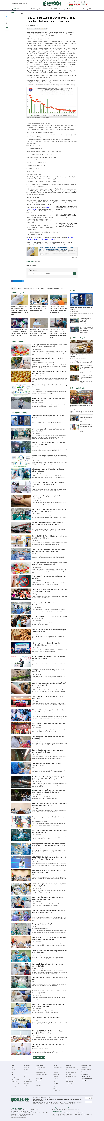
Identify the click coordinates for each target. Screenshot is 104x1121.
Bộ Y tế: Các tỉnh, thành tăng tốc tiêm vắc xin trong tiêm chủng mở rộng (47, 898)
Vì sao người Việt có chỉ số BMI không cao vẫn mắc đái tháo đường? (48, 657)
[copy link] (7, 19)
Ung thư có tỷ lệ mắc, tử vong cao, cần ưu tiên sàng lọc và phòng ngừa (48, 1005)
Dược (43, 9)
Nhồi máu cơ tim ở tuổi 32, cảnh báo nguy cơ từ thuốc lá (48, 604)
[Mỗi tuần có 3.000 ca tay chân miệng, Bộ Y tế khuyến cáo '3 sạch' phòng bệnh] (21, 487)
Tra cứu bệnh (25, 9)
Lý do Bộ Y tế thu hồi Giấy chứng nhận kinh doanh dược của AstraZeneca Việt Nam (49, 346)
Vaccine (25, 1085)
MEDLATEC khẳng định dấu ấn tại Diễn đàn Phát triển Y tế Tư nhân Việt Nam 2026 (49, 858)
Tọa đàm (26, 1069)
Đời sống (83, 1080)
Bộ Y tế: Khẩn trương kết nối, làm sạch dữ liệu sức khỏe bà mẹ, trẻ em (49, 992)
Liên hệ (88, 1102)
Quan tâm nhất (30, 261)
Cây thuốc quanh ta (40, 1072)
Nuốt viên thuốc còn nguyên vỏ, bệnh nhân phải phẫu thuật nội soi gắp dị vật (48, 911)
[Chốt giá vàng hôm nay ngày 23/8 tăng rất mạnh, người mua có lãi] (21, 376)
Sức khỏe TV (32, 9)
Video (37, 1083)
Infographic (38, 1085)
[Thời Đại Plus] (84, 5)
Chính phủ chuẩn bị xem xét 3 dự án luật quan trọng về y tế (48, 671)
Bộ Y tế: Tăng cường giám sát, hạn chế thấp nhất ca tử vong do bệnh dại (49, 684)
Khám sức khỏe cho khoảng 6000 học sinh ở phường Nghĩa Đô (47, 965)
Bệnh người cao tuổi (57, 1067)
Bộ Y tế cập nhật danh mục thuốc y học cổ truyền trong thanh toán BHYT (49, 871)
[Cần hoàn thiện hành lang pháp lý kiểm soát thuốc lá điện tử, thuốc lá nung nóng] (21, 715)
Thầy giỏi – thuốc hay (41, 1067)
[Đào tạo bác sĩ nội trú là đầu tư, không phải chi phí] (74, 418)
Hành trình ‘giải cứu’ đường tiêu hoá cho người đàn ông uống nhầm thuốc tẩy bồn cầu (48, 550)
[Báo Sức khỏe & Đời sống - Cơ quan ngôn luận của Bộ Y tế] (52, 4)
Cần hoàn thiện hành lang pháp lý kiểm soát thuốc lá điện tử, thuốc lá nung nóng (49, 711)
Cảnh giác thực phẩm (70, 1074)
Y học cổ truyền (48, 9)
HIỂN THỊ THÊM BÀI (39, 1057)
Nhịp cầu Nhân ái (85, 1074)
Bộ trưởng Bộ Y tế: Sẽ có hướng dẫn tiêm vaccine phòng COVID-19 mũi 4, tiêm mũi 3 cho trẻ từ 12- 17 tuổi (66, 225)
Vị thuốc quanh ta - (84, 371)
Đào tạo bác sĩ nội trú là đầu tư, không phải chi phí (86, 417)
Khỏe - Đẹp (68, 9)
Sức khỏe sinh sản (70, 1083)
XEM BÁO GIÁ (65, 1108)
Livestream (26, 1074)
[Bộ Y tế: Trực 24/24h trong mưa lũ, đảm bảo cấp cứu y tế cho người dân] (21, 447)
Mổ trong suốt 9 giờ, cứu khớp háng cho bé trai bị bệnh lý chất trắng (49, 952)
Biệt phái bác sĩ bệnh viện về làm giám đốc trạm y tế (49, 386)
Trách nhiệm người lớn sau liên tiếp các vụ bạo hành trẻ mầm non (48, 818)
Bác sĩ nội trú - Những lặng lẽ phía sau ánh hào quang (81, 406)
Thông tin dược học (28, 1081)
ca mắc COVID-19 (40, 288)
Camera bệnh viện (59, 13)
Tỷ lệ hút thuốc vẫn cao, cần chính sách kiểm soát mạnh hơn (49, 577)
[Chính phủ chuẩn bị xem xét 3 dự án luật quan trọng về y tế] (21, 675)
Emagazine (38, 1080)
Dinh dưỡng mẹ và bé (70, 1067)
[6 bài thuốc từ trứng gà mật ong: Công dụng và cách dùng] (81, 346)
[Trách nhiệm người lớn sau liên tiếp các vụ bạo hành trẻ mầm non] (21, 822)
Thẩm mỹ (55, 1088)
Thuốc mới (26, 1083)
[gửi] (74, 273)
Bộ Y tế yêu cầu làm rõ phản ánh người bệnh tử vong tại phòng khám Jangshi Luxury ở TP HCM (48, 845)
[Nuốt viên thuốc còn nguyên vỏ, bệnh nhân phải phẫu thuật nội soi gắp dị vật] (21, 915)
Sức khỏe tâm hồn (57, 1078)
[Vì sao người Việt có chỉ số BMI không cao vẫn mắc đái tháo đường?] (21, 661)
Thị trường (85, 9)
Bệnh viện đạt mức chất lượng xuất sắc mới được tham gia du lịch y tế (49, 831)
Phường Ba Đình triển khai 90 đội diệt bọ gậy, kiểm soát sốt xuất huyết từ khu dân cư (48, 791)
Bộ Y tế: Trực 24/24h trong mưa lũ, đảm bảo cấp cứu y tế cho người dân (49, 443)
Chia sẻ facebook (16, 281)
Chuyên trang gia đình (86, 1078)
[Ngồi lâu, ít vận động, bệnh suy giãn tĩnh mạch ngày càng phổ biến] (21, 501)
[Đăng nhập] (84, 2)
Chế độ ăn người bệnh (71, 1072)
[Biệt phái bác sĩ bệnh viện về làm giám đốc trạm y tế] (21, 390)
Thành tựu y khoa (29, 13)
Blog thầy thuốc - (36, 821)
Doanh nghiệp (84, 1071)
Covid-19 (20, 288)
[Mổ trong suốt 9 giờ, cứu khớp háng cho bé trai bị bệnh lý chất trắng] (21, 956)
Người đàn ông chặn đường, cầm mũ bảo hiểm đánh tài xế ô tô (48, 399)
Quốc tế (12, 1072)
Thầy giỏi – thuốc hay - (75, 358)
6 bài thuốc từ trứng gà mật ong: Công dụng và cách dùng (81, 355)
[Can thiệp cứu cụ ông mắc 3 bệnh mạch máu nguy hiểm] (21, 982)
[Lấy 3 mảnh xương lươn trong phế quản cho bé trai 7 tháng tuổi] (21, 434)
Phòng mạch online (77, 9)
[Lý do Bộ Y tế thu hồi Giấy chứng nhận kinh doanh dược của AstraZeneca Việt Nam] (21, 350)
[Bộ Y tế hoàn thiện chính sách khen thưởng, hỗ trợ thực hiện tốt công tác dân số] (21, 808)
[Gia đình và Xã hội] (70, 5)
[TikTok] (69, 2)
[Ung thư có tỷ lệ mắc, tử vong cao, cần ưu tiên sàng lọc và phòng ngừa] (21, 1009)
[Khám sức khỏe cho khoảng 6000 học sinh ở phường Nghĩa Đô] (21, 969)
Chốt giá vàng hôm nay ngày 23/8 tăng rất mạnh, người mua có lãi (49, 372)
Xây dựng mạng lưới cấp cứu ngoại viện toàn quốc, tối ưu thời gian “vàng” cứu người (47, 523)
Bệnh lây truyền (69, 1086)
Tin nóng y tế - (35, 968)
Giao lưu (26, 1071)
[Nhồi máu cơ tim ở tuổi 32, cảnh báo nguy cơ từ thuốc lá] (21, 608)
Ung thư (54, 1081)
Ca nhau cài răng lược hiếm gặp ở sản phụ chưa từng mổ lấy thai (48, 1045)
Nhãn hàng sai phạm (86, 1069)
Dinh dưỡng (62, 9)
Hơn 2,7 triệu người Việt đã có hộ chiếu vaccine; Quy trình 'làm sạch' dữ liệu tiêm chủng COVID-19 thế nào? (66, 216)
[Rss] (91, 1098)
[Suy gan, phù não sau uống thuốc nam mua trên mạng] (21, 929)
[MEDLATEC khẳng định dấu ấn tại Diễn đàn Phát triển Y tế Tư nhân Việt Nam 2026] (21, 862)
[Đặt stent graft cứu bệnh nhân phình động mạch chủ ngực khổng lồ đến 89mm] (21, 514)
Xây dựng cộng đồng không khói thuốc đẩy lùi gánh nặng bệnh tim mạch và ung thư (48, 778)
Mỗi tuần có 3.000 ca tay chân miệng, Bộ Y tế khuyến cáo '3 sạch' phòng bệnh (48, 483)
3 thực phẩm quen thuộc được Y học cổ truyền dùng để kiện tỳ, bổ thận (86, 367)
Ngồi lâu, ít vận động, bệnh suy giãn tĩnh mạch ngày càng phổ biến (48, 497)
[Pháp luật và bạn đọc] (77, 5)
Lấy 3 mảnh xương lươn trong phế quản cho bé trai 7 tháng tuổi (48, 430)
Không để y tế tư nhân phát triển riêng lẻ (46, 1017)
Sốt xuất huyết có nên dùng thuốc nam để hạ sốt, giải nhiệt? (86, 377)
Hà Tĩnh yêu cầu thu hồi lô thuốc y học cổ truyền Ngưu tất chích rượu (49, 631)
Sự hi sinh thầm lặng (48, 13)
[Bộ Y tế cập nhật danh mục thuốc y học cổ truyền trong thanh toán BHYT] (21, 875)
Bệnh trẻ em (55, 1076)
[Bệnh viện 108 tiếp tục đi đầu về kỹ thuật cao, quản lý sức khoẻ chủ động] (21, 1036)
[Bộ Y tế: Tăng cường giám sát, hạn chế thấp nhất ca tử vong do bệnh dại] (21, 688)
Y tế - (33, 349)
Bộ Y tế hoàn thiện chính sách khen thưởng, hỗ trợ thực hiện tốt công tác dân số (49, 804)
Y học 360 (38, 9)
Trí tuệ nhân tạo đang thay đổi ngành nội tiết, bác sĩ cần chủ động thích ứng (49, 590)
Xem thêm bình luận (31, 265)
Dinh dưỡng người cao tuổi (72, 1069)
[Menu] (90, 9)
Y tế (15, 9)
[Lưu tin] (7, 23)
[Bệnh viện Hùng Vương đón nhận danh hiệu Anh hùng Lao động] (21, 728)
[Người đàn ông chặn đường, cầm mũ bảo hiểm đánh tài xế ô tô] (21, 403)
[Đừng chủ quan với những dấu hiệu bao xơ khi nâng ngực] (21, 420)
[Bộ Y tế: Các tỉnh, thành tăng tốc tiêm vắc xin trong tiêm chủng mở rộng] (21, 902)
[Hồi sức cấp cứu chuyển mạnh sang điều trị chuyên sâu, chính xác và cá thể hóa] (21, 648)
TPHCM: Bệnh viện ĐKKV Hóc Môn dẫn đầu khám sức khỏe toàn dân (49, 617)
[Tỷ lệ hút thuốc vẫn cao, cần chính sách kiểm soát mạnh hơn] (21, 581)
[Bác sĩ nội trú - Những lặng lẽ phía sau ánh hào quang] (81, 397)
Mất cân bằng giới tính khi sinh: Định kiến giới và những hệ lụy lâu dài (49, 885)
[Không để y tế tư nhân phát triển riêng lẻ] (21, 1022)
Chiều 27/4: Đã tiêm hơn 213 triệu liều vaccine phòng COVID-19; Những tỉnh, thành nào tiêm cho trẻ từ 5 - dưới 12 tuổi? (19, 310)
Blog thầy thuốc (38, 13)
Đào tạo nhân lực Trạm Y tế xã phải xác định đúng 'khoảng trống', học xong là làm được (49, 938)
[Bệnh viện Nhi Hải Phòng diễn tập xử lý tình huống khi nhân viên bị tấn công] (21, 541)
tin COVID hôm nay (29, 288)
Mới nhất (37, 261)
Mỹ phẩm (55, 1086)
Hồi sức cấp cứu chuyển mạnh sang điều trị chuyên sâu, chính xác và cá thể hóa (47, 644)
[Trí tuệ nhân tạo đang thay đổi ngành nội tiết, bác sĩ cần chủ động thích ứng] (21, 594)
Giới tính (56, 9)
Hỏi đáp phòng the (70, 1081)
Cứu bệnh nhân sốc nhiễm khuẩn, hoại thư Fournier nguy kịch (47, 764)
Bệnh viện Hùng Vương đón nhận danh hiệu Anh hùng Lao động (49, 724)
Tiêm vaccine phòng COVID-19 (55, 288)
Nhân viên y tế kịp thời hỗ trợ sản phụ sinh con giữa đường (48, 738)
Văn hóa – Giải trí (85, 1076)
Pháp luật (13, 1069)
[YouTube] (74, 1)
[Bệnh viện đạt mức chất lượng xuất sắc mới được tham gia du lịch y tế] (21, 835)
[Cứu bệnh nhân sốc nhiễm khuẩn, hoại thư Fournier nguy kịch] (21, 768)
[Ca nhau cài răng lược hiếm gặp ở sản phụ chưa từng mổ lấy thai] (21, 1049)
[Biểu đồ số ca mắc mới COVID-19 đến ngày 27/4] (52, 101)
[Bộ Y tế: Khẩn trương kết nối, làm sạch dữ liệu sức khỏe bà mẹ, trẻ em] (21, 996)
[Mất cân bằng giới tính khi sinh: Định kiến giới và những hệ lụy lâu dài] (21, 889)
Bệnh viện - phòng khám (41, 1069)
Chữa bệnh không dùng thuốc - (40, 362)
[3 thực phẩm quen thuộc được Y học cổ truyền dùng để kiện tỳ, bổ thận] (74, 368)
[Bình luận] (7, 27)
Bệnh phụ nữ (56, 1072)
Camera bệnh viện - (37, 915)
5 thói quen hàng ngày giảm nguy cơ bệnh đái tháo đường (48, 359)
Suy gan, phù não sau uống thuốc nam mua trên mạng (48, 925)
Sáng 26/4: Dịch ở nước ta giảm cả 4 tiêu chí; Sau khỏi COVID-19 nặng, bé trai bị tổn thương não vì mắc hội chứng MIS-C (58, 333)
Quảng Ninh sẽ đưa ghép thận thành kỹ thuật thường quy (47, 697)
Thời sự (18, 9)
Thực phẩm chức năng (71, 1076)
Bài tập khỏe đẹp (56, 1090)
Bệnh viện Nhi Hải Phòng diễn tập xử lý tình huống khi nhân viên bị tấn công (49, 537)
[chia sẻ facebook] (7, 12)
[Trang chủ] (12, 8)
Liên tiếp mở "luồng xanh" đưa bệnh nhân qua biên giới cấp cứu (48, 470)
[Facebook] (88, 1098)
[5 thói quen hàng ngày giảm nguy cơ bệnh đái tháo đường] (21, 363)
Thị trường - (35, 376)
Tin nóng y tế (21, 13)
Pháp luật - (35, 402)
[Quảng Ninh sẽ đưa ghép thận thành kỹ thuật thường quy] (21, 701)
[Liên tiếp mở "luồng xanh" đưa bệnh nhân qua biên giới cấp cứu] (21, 474)
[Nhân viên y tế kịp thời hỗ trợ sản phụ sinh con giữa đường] (21, 742)
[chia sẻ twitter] (7, 16)
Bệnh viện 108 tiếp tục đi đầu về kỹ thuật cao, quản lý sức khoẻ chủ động (48, 1032)
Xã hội (12, 1067)
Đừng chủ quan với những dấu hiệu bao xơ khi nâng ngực (48, 416)
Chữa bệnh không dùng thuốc (41, 1075)
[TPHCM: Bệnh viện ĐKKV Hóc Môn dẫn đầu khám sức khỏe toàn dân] (21, 621)
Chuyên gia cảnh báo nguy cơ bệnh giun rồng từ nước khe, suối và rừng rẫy (48, 751)
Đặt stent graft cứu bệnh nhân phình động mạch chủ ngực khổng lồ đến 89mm (49, 510)
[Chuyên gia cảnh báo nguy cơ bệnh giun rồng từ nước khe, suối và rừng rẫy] (21, 755)
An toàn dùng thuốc (28, 1079)
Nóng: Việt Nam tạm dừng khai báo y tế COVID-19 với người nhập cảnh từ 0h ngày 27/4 (66, 208)
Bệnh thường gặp (57, 1069)
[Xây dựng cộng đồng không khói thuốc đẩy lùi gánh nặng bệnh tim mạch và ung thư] (21, 782)
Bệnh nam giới (56, 1074)
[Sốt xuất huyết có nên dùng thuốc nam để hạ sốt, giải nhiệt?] (74, 378)
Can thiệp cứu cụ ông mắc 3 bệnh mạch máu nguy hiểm (49, 978)
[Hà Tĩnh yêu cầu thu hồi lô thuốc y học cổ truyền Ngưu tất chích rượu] (21, 634)
